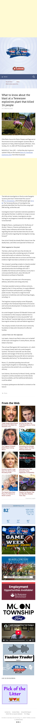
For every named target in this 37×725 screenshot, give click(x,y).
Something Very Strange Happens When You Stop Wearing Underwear (26, 448)
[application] (18, 632)
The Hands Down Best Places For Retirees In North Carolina (8, 493)
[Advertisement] (18, 18)
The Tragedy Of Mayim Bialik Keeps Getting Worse (8, 448)
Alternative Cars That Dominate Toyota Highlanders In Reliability (26, 471)
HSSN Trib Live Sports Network (14, 714)
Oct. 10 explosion (9, 201)
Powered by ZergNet (30, 498)
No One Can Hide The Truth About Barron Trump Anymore (27, 425)
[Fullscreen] (33, 640)
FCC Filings (27, 714)
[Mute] (30, 640)
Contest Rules (15, 712)
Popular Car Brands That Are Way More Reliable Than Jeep (26, 493)
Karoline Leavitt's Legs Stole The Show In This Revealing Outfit (9, 471)
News (5, 393)
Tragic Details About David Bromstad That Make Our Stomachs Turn (10, 425)
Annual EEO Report (26, 712)
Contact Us (7, 712)
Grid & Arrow (19, 719)
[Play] (4, 640)
